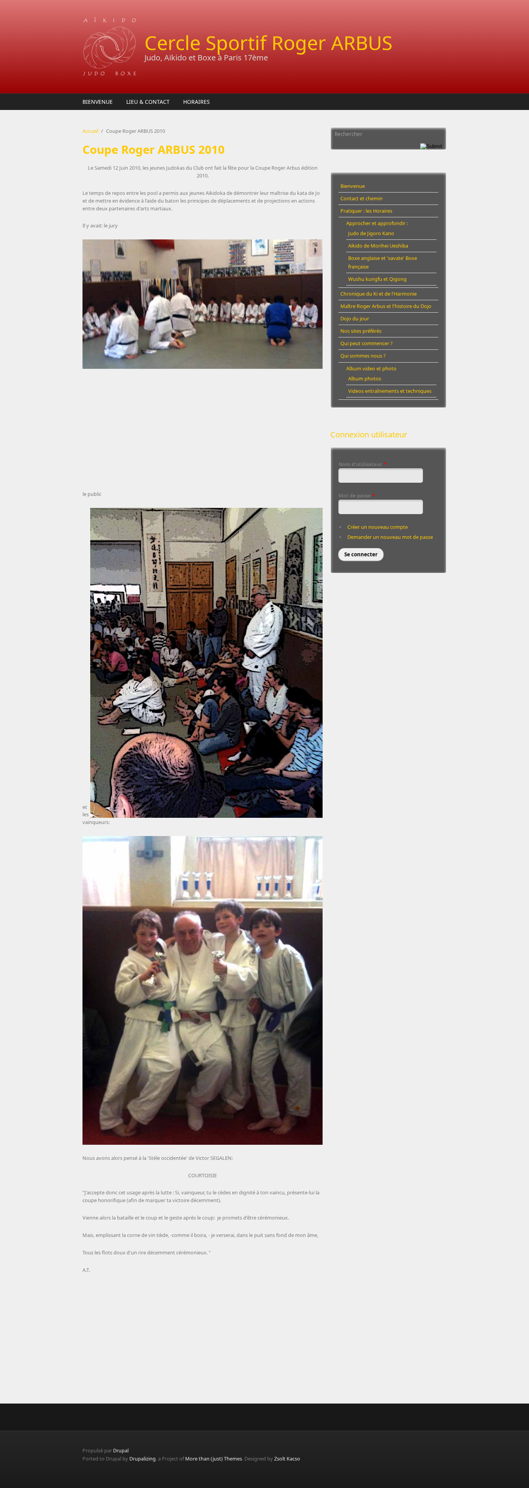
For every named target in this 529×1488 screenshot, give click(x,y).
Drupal (121, 1450)
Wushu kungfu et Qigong (377, 278)
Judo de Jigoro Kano (371, 233)
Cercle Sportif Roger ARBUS (268, 42)
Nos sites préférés (360, 330)
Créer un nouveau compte (377, 526)
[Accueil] (109, 46)
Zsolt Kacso (287, 1458)
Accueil (90, 130)
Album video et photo (371, 368)
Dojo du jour (354, 318)
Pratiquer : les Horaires (366, 210)
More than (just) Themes (213, 1458)
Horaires (196, 101)
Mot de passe (356, 495)
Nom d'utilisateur (362, 464)
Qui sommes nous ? (363, 355)
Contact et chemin (361, 198)
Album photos (364, 378)
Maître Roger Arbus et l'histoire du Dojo (385, 306)
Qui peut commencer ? (366, 343)
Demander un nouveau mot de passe (390, 536)
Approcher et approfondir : (377, 223)
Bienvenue (97, 101)
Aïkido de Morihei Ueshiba (378, 245)
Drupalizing (142, 1458)
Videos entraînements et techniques (389, 390)
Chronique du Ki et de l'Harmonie (378, 293)
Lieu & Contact (148, 101)
